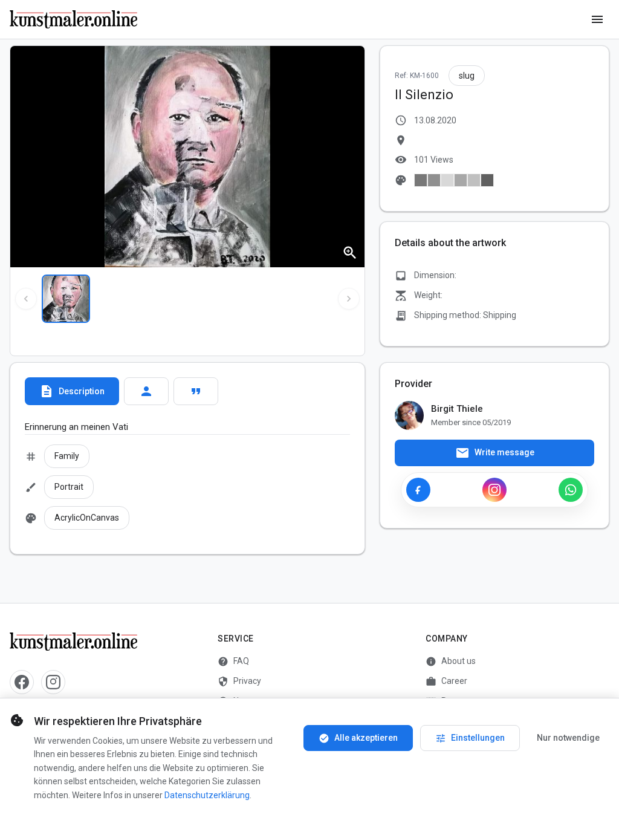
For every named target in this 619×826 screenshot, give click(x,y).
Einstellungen (470, 738)
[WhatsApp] (571, 490)
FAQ (233, 661)
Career (446, 681)
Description (72, 391)
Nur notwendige (568, 738)
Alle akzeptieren (358, 738)
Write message (494, 453)
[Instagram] (494, 490)
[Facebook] (418, 490)
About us (451, 661)
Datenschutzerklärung (207, 795)
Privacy (239, 681)
